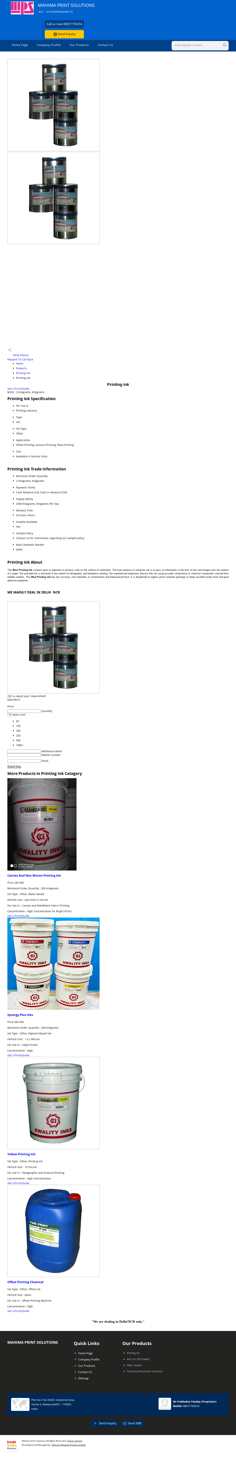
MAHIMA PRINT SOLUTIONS (66, 7)
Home (19, 363)
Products (21, 368)
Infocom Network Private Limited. (69, 1444)
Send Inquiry (66, 34)
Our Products (79, 45)
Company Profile (49, 45)
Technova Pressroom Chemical (144, 1371)
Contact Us (105, 45)
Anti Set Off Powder (138, 1359)
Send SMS (135, 1423)
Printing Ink (23, 373)
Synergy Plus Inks (20, 1015)
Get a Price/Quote (18, 388)
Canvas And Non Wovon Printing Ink (34, 875)
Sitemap (83, 1378)
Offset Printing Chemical (25, 1282)
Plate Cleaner (134, 1365)
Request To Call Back (20, 359)
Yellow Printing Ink (21, 1154)
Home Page (20, 45)
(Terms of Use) (74, 1440)
